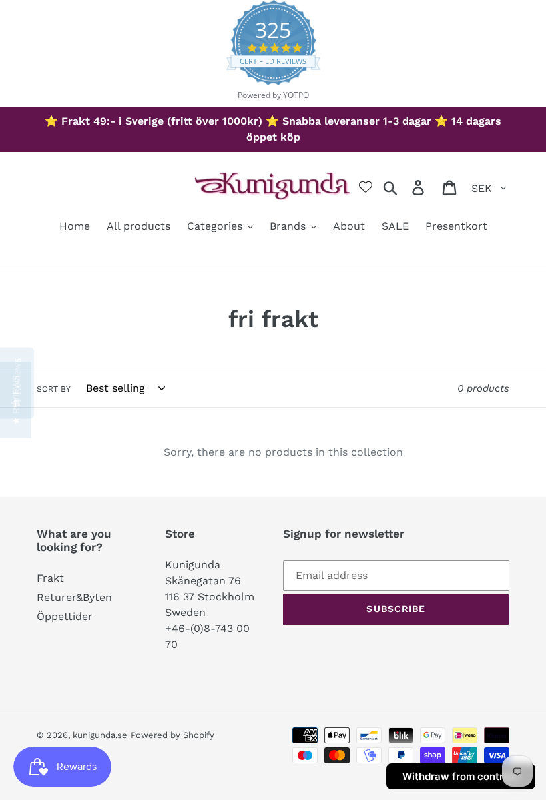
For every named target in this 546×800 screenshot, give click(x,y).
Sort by (54, 389)
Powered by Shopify (172, 735)
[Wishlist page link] (365, 186)
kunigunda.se (100, 735)
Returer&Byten (74, 597)
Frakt (50, 578)
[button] (15, 400)
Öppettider (65, 616)
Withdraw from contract (460, 776)
